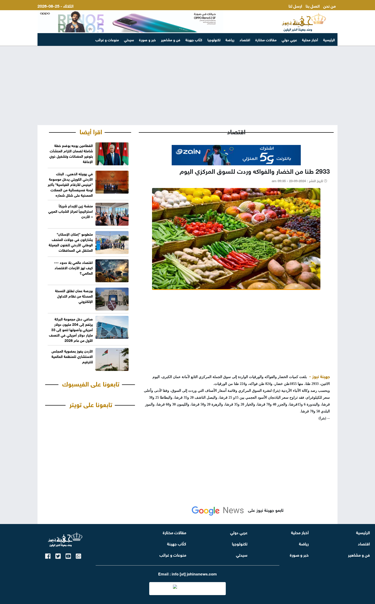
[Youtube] (68, 555)
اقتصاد (245, 39)
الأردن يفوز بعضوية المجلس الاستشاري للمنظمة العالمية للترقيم (72, 356)
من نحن (329, 5)
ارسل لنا (295, 5)
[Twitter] (58, 555)
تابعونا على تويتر (90, 403)
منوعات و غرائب (107, 39)
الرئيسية (329, 39)
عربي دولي (289, 39)
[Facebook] (48, 555)
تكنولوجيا (213, 39)
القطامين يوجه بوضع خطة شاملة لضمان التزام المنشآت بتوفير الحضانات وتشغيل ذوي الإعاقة (71, 153)
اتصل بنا (313, 5)
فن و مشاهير (170, 39)
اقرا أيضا (91, 131)
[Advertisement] (187, 85)
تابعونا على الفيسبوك (90, 383)
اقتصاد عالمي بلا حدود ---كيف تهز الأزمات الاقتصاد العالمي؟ (73, 267)
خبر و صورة (147, 39)
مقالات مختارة (266, 39)
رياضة (230, 39)
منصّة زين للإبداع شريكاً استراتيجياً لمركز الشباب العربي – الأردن (70, 210)
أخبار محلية (310, 39)
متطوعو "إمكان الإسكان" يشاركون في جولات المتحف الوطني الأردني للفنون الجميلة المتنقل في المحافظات (71, 242)
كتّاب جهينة (193, 39)
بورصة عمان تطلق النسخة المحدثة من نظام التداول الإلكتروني (74, 295)
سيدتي (129, 39)
